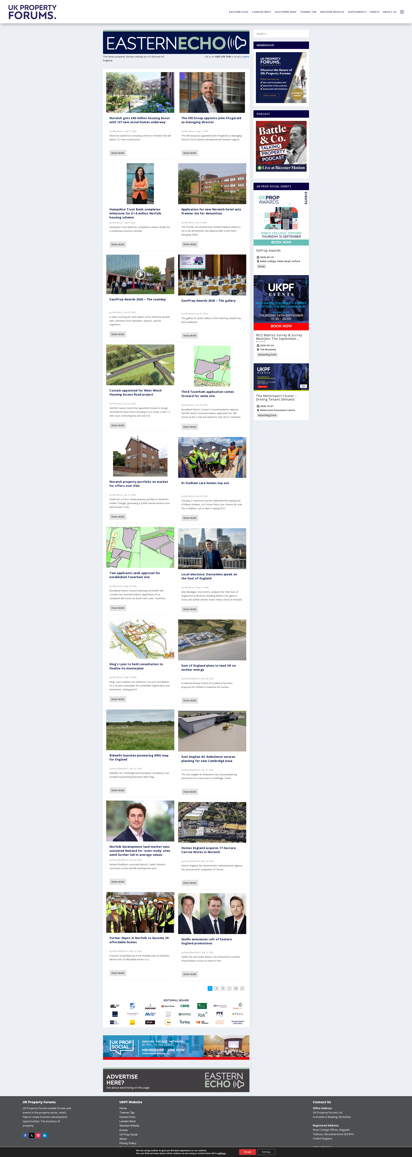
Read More (117, 153)
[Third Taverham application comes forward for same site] (212, 366)
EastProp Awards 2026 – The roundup (137, 299)
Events (123, 1130)
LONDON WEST (261, 11)
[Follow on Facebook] (25, 1135)
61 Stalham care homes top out (205, 483)
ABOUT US (390, 11)
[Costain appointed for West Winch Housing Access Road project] (140, 365)
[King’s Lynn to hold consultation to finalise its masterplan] (140, 638)
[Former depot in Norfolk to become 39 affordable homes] (140, 912)
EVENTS (374, 11)
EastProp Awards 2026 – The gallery (208, 300)
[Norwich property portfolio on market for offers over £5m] (140, 456)
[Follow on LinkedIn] (44, 1135)
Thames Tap (127, 1112)
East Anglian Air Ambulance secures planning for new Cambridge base (208, 759)
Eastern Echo (127, 1117)
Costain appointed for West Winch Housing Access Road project (135, 392)
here (246, 56)
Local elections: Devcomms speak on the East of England (209, 576)
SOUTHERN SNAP (286, 11)
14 (235, 988)
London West (127, 1121)
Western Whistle (129, 1125)
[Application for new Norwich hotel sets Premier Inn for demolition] (212, 183)
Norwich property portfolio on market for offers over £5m (138, 484)
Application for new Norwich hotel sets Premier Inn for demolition (211, 211)
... (229, 988)
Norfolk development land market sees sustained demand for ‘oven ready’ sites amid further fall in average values (139, 851)
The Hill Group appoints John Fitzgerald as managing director (211, 120)
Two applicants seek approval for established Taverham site (134, 575)
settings (221, 1153)
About (123, 1138)
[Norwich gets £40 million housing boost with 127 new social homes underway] (140, 92)
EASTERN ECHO (238, 11)
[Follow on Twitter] (31, 1135)
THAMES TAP (308, 11)
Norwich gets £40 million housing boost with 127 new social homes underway (139, 120)
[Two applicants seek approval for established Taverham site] (140, 547)
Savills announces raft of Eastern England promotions (206, 941)
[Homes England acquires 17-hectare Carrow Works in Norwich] (212, 822)
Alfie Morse (117, 131)
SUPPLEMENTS (357, 11)
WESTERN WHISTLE (332, 11)
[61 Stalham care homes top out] (212, 457)
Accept (247, 1151)
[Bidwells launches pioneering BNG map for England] (140, 729)
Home (123, 1108)
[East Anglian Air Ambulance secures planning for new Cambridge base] (212, 731)
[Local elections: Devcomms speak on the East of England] (212, 548)
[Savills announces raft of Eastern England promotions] (212, 913)
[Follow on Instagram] (38, 1135)
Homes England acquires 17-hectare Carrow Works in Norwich (208, 850)
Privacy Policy (127, 1143)
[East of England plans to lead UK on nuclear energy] (212, 639)
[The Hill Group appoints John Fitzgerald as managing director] (212, 92)
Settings (266, 1151)
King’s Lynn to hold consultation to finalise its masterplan (136, 666)
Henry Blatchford (120, 768)
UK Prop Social (128, 1134)
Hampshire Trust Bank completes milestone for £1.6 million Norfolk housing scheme (135, 213)
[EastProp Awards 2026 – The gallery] (212, 275)
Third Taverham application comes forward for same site (207, 394)
